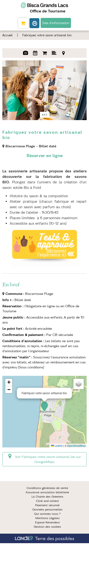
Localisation (63, 53)
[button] (23, 23)
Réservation (44, 53)
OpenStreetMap (76, 445)
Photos (25, 53)
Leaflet (58, 445)
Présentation (54, 53)
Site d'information (55, 23)
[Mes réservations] (34, 23)
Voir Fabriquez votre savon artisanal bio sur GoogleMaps (48, 459)
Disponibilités (35, 53)
